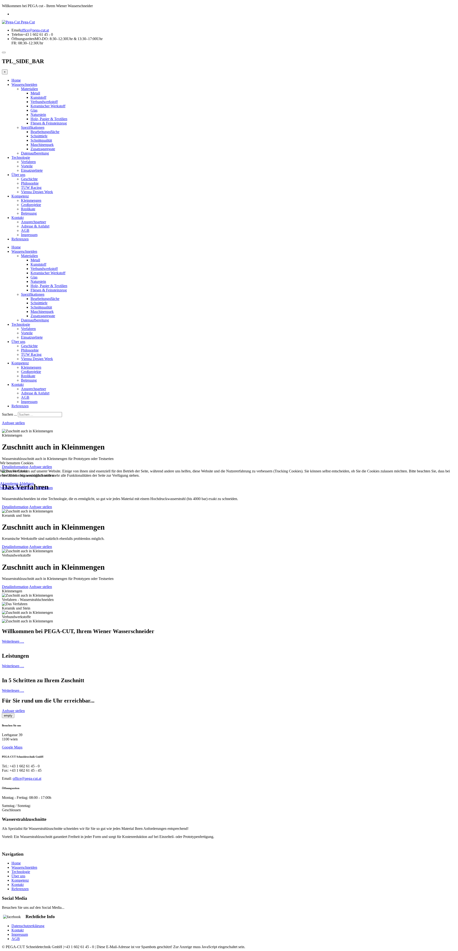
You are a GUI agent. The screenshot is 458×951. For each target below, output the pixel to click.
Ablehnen (26, 483)
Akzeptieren (9, 483)
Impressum (44, 488)
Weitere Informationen (17, 488)
